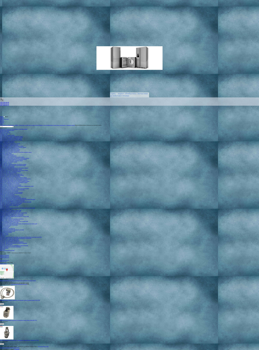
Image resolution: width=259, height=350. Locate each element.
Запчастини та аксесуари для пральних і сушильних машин (13, 129)
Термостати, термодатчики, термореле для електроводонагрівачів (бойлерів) (17, 199)
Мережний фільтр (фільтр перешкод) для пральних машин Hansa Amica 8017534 (18, 320)
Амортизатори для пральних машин (8, 155)
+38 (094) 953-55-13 (4, 256)
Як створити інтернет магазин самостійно (9, 347)
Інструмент (2, 249)
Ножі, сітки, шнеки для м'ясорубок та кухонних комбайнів (13, 243)
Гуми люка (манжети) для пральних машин (10, 143)
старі (26, 284)
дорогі (23, 284)
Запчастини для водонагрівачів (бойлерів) (9, 195)
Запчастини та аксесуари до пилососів (9, 224)
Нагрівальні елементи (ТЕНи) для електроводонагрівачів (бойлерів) (15, 201)
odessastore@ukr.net (4, 260)
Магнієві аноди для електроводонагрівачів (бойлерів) (12, 200)
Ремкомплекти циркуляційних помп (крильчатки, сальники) (14, 180)
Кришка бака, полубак (5, 132)
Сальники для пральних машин (7, 135)
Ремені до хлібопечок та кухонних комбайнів (10, 246)
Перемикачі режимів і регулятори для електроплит (11, 215)
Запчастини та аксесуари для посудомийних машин (12, 175)
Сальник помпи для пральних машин (8, 161)
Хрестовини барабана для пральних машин (10, 149)
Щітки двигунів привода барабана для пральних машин (13, 165)
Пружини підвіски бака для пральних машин (10, 171)
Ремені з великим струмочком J (7, 141)
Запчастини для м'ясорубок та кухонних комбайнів (11, 241)
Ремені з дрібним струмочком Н (7, 142)
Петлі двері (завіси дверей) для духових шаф (10, 204)
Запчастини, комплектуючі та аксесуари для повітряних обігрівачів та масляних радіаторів (21, 237)
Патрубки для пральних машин (7, 166)
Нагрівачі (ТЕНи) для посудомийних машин (10, 176)
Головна (2, 118)
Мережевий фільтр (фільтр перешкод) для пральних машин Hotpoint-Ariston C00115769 (20, 300)
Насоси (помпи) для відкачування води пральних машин (13, 147)
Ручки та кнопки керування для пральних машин (11, 136)
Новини (2, 122)
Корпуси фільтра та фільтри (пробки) (8, 172)
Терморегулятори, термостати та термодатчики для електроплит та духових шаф (18, 223)
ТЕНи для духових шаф (5, 217)
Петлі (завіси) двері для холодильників (9, 187)
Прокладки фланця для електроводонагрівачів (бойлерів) (13, 198)
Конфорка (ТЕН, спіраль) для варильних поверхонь (12, 218)
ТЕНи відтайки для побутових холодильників (10, 184)
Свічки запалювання (5, 206)
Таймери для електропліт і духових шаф (9, 205)
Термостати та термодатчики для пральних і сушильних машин (14, 158)
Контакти (2, 121)
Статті (1, 124)
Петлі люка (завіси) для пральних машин (9, 148)
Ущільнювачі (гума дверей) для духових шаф (10, 211)
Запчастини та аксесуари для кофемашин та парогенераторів (14, 245)
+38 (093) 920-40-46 (4, 255)
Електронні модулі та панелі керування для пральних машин (14, 170)
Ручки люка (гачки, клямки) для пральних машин (11, 137)
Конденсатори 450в (4, 131)
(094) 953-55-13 (4, 103)
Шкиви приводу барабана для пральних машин (11, 169)
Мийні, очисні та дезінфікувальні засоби (9, 239)
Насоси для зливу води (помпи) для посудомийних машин (13, 177)
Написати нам (3, 261)
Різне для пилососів (4, 227)
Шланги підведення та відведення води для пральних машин (14, 167)
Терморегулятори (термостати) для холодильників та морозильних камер (17, 186)
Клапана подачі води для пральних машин (9, 150)
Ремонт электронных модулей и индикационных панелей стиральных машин (18, 280)
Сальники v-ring (3, 133)
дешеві (20, 284)
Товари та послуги (4, 119)
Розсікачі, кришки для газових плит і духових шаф (11, 214)
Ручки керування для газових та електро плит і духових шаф (14, 221)
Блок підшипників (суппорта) (7, 154)
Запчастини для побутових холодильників (9, 183)
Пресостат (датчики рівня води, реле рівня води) (11, 174)
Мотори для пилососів (5, 226)
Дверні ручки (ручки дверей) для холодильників (11, 193)
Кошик (1, 116)
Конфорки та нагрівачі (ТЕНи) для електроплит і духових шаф (14, 216)
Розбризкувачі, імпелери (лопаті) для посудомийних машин (13, 182)
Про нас (2, 120)
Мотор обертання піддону (6, 232)
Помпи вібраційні (4, 248)
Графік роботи (3, 263)
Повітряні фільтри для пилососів (7, 228)
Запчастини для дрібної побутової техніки (9, 240)
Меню (6, 116)
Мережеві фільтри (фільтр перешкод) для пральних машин (13, 159)
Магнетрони (3, 235)
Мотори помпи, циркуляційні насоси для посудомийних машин (14, 181)
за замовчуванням (15, 284)
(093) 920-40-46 (4, 102)
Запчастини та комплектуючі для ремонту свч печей (12, 229)
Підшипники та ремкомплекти (7, 130)
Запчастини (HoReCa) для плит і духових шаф (10, 210)
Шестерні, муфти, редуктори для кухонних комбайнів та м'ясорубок (15, 238)
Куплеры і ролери (4, 234)
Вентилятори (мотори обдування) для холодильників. (12, 189)
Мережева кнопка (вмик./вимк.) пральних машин (11, 160)
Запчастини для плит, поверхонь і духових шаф (11, 203)
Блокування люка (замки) (6, 153)
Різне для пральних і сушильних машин (9, 144)
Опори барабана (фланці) (6, 163)
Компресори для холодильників (7, 194)
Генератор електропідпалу (6, 209)
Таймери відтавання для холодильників (9, 191)
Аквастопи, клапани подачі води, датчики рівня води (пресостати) (15, 178)
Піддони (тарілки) (4, 233)
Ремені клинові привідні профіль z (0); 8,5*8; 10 (11, 140)
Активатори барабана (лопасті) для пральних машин (12, 157)
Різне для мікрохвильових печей (7, 231)
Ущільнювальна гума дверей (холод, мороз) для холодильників (14, 188)
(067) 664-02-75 (4, 105)
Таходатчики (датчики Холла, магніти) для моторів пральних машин (16, 152)
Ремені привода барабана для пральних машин (11, 138)
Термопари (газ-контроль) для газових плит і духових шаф (13, 212)
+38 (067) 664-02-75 (4, 257)
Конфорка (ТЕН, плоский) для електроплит (10, 220)
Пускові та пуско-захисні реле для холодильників (11, 192)
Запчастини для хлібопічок (6, 244)
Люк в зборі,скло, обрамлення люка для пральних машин (13, 164)
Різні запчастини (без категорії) (7, 250)
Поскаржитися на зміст (43, 346)
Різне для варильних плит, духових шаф (9, 222)
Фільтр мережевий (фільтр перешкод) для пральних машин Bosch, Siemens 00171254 (19, 340)
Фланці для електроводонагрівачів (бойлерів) (10, 197)
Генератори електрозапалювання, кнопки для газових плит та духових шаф (17, 208)
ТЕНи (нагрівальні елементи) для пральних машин (11, 146)
